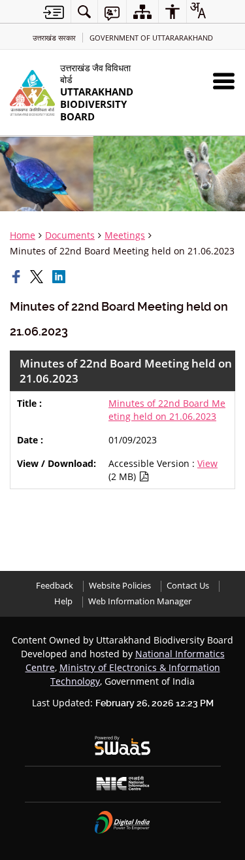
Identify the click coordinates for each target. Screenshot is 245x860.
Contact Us (188, 585)
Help (63, 601)
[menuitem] (84, 11)
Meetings (125, 235)
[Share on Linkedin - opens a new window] (60, 276)
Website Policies (120, 585)
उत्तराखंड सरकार (54, 38)
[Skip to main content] (54, 12)
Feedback (54, 585)
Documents (70, 235)
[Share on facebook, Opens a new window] (17, 276)
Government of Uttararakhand (151, 38)
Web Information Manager (139, 601)
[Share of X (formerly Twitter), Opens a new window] (38, 276)
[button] (223, 80)
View (207, 463)
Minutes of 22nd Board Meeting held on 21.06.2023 (166, 409)
